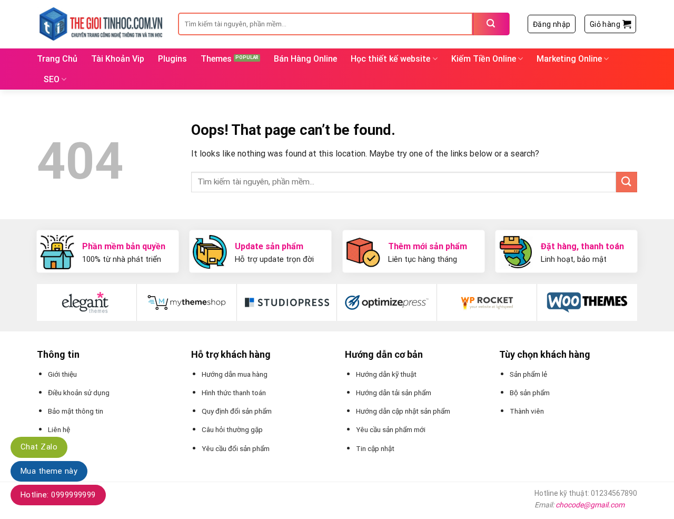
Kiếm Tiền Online (483, 59)
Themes (216, 59)
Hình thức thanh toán (234, 392)
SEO (52, 79)
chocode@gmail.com (590, 505)
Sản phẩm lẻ (528, 374)
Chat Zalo (39, 447)
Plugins (172, 59)
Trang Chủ (57, 59)
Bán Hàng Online (305, 59)
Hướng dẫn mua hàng (234, 374)
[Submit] (491, 24)
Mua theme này (49, 471)
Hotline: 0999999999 (58, 495)
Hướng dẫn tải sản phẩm (393, 392)
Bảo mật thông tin (75, 411)
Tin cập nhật (375, 448)
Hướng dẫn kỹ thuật (386, 374)
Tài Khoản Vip (117, 59)
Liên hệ (59, 429)
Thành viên (527, 411)
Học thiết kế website (390, 59)
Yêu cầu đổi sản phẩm (236, 448)
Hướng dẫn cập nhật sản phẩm (403, 411)
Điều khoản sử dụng (79, 392)
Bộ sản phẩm (530, 392)
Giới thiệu (62, 374)
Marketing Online (569, 59)
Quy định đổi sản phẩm (237, 411)
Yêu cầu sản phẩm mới (390, 429)
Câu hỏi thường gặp (232, 429)
